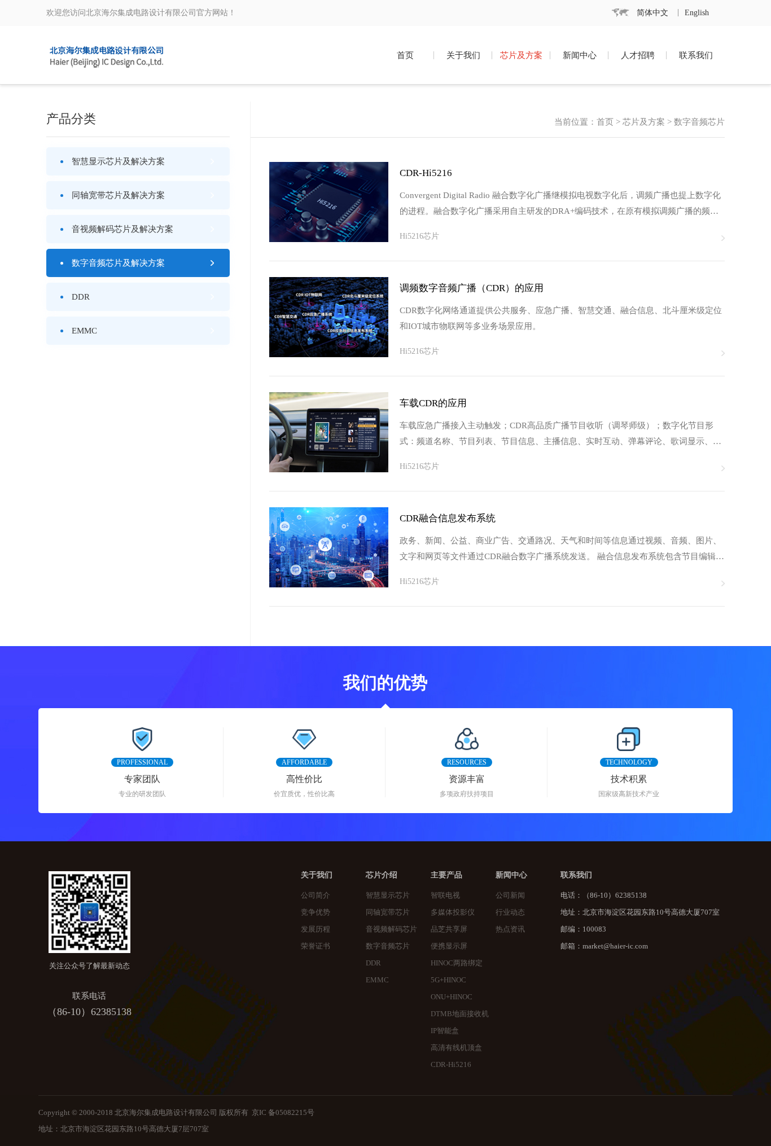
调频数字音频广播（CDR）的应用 (472, 288)
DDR (373, 963)
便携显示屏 (449, 946)
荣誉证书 (315, 946)
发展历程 (315, 929)
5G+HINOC (448, 980)
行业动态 (510, 912)
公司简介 (315, 895)
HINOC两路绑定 (457, 963)
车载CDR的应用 (433, 403)
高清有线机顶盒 (456, 1048)
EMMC (377, 980)
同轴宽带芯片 (388, 912)
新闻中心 (580, 55)
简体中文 (652, 12)
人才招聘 (638, 55)
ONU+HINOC (451, 997)
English (697, 12)
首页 (405, 55)
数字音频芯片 (388, 946)
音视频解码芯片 (391, 929)
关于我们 (463, 55)
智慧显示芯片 (388, 895)
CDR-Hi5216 (426, 173)
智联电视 (445, 895)
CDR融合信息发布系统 (448, 518)
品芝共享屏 (449, 929)
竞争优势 (315, 912)
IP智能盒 (445, 1031)
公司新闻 (510, 895)
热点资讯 (510, 929)
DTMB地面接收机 (460, 1014)
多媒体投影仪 (453, 912)
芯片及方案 (521, 55)
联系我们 (696, 55)
